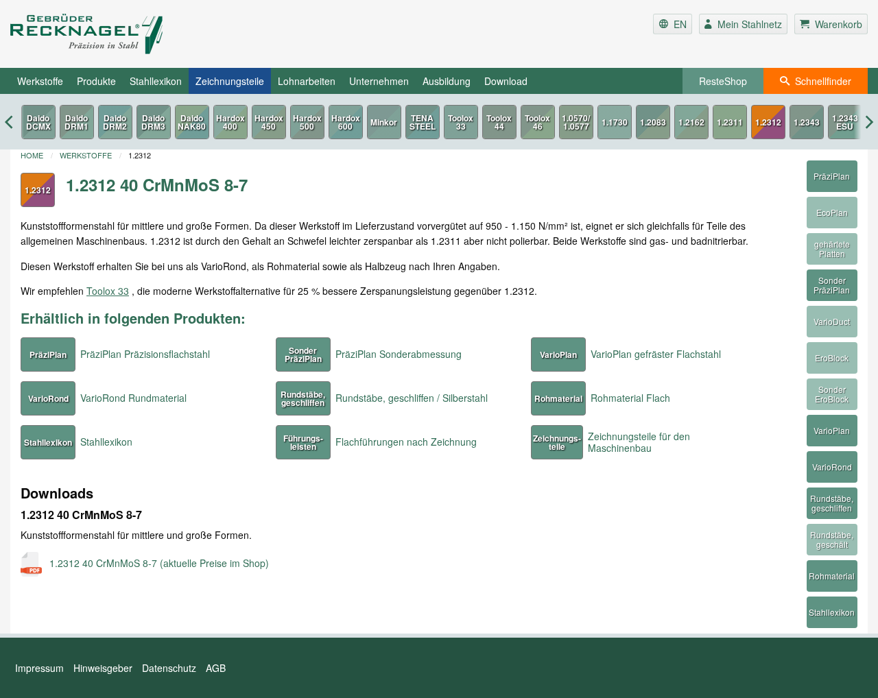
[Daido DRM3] (154, 122)
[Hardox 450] (269, 122)
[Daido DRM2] (115, 122)
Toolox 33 (107, 291)
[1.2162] (691, 122)
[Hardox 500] (307, 122)
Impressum (39, 668)
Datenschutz (169, 668)
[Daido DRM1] (77, 122)
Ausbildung (447, 81)
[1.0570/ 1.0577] (576, 122)
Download (505, 81)
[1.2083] (653, 122)
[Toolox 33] (461, 122)
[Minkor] (384, 122)
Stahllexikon (156, 81)
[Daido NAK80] (192, 122)
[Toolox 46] (538, 122)
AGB (216, 668)
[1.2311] (730, 122)
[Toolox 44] (499, 122)
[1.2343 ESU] (845, 122)
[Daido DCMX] (38, 122)
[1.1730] (614, 122)
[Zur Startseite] (153, 34)
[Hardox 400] (230, 122)
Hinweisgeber (102, 668)
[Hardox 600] (346, 122)
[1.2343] (807, 122)
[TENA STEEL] (422, 122)
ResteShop (723, 81)
